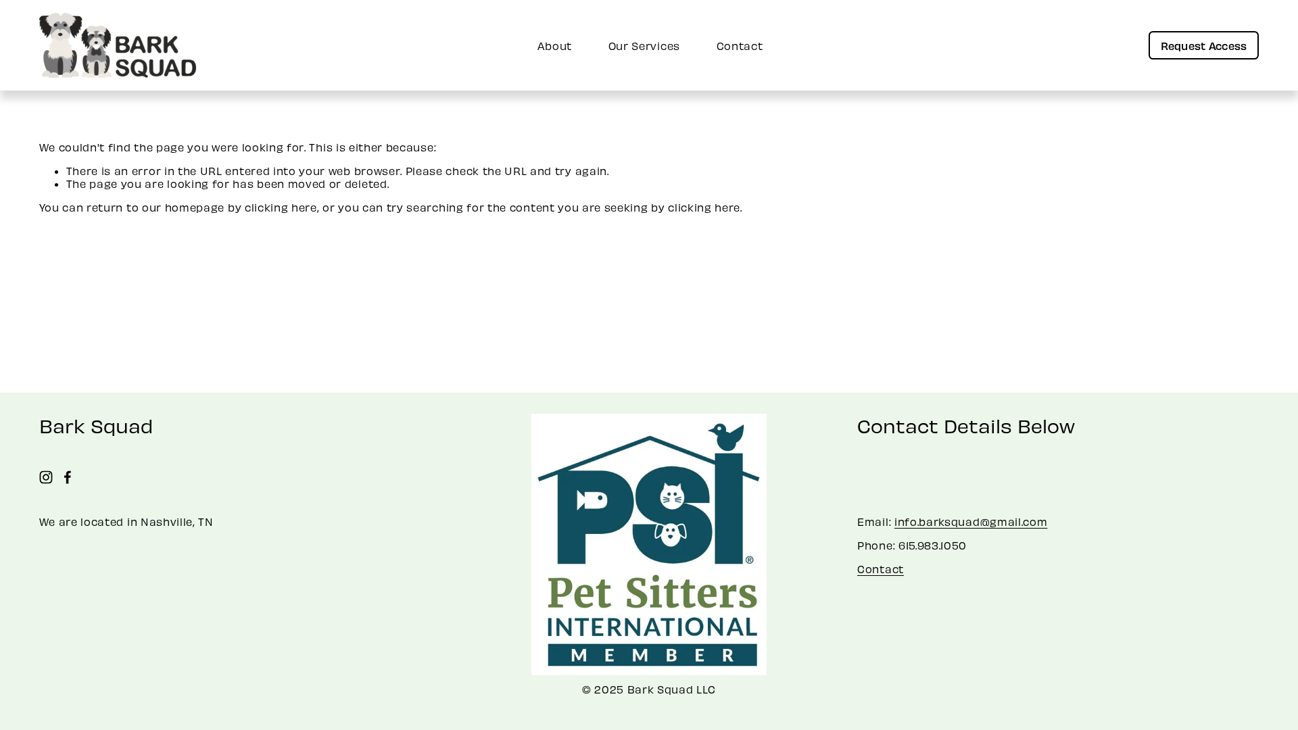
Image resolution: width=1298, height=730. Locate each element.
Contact (740, 45)
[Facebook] (67, 477)
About (554, 45)
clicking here (281, 207)
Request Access (1204, 45)
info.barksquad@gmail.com (970, 521)
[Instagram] (46, 477)
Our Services (644, 45)
